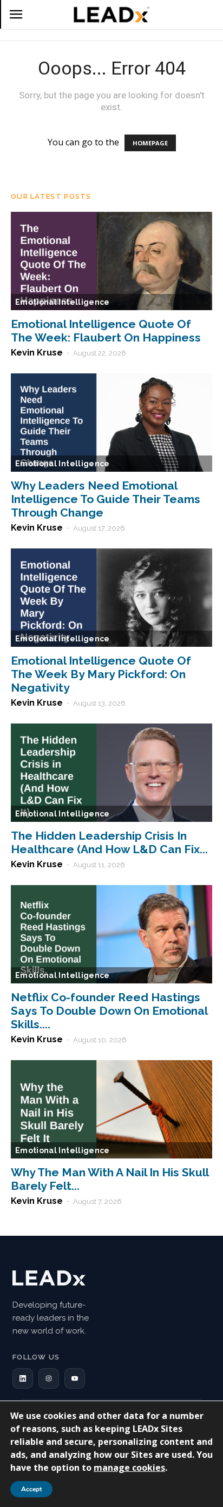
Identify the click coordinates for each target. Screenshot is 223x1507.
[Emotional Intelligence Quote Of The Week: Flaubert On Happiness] (111, 261)
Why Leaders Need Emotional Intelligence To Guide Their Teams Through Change (105, 499)
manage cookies (129, 1467)
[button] (22, 1378)
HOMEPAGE (150, 143)
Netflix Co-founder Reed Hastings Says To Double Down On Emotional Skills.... (109, 1010)
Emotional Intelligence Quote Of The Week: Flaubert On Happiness (106, 330)
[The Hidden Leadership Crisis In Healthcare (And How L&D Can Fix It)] (111, 773)
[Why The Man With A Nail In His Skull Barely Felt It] (111, 1109)
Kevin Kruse (37, 352)
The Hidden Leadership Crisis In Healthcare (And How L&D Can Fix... (109, 842)
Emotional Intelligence (62, 302)
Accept (31, 1489)
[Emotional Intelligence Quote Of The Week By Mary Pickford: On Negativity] (111, 597)
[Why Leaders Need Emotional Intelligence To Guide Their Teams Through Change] (111, 422)
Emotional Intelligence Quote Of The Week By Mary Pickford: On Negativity (101, 674)
